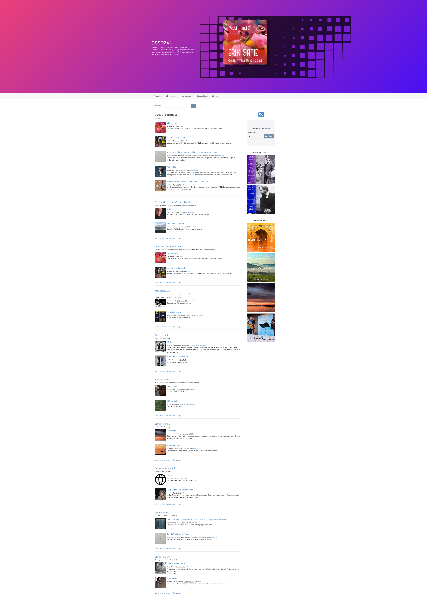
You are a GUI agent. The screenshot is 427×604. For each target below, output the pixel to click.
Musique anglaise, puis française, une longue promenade (192, 152)
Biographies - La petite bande (180, 489)
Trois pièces (172, 578)
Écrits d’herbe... (163, 379)
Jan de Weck (161, 512)
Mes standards (162, 290)
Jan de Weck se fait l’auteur (179, 533)
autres (187, 96)
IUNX (169, 341)
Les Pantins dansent (176, 137)
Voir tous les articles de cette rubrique (168, 238)
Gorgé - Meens (162, 556)
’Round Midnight (174, 297)
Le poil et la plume (175, 312)
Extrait (169, 208)
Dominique (221, 155)
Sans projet (172, 386)
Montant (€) (252, 132)
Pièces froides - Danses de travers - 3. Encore (187, 181)
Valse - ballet (172, 122)
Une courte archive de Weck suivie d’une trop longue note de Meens (197, 519)
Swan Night (172, 430)
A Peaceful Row (174, 445)
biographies (202, 96)
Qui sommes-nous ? (165, 468)
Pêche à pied (161, 335)
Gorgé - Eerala (162, 423)
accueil (159, 96)
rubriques (172, 96)
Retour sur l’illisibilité (176, 223)
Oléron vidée (172, 400)
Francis (181, 126)
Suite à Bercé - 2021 (176, 563)
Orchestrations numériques (168, 246)
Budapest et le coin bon (177, 356)
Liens (216, 96)
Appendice (171, 166)
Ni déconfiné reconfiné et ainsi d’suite (173, 202)
